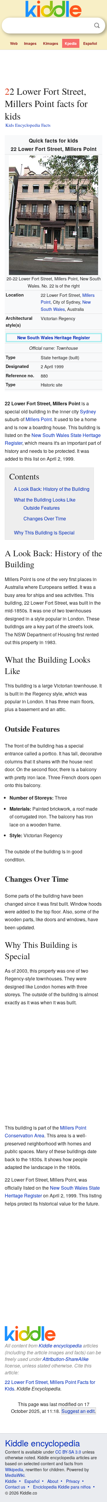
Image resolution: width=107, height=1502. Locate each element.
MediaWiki (14, 1475)
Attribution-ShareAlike (66, 1359)
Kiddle (11, 1481)
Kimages (50, 43)
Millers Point (39, 419)
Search (97, 25)
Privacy (73, 1481)
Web (14, 43)
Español (90, 43)
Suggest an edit (78, 1411)
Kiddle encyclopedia (60, 1345)
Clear (85, 26)
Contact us (15, 1487)
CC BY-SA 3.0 (68, 1452)
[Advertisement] (53, 66)
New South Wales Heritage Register (53, 337)
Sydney (88, 411)
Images (30, 43)
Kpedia (71, 43)
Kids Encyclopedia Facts (28, 125)
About (52, 1481)
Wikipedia (14, 1469)
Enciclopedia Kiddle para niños (62, 1487)
